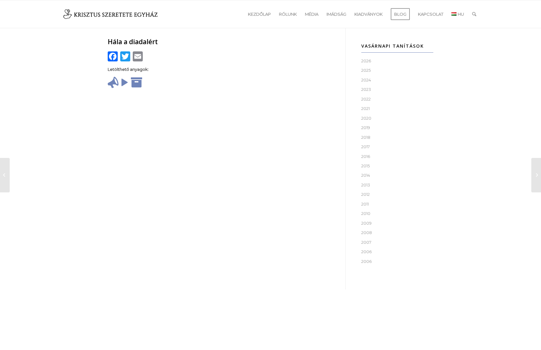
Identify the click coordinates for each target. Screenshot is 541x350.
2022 (366, 99)
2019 (365, 127)
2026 (366, 60)
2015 (365, 165)
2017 (365, 146)
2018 (365, 137)
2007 (366, 242)
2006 (366, 251)
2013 (365, 184)
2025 (366, 70)
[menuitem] (259, 14)
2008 (366, 232)
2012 (365, 194)
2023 (366, 89)
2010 (365, 213)
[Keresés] (474, 14)
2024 (366, 79)
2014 (365, 175)
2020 (366, 118)
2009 (366, 223)
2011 (365, 203)
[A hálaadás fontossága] (5, 175)
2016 (365, 156)
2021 (365, 108)
